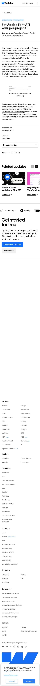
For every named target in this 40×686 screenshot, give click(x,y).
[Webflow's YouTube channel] (7, 646)
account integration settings (19, 53)
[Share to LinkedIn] (19, 153)
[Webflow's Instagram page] (22, 646)
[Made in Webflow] (3, 646)
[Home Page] (8, 3)
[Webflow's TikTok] (26, 646)
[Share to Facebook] (15, 153)
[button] (36, 3)
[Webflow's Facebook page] (14, 646)
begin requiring (22, 74)
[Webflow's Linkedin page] (18, 646)
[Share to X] (12, 153)
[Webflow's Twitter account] (10, 646)
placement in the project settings (13, 112)
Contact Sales (27, 3)
